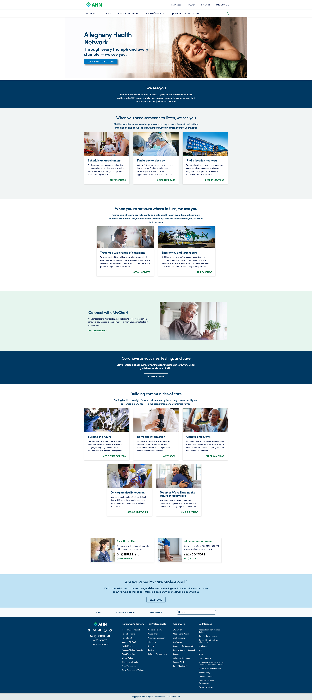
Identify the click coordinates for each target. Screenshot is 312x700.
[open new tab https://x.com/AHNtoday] (94, 630)
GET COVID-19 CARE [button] (156, 376)
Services (90, 13)
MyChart (191, 5)
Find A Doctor (176, 5)
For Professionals (155, 13)
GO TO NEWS (169, 456)
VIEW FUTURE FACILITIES (114, 456)
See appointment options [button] (101, 61)
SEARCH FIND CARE (166, 180)
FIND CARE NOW (204, 272)
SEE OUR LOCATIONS (214, 180)
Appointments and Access (185, 13)
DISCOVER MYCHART (97, 330)
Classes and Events (125, 612)
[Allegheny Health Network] (94, 4)
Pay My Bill (205, 5)
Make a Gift (156, 612)
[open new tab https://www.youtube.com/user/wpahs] (99, 630)
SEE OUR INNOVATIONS (137, 512)
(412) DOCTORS (222, 5)
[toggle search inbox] (227, 13)
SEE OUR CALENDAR (215, 456)
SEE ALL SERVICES (141, 272)
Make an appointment (198, 541)
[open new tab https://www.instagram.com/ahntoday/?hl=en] (105, 630)
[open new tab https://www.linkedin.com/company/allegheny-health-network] (89, 630)
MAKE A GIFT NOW (189, 512)
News (98, 612)
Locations (106, 13)
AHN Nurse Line (126, 541)
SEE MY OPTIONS (118, 180)
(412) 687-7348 (124, 558)
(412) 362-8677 (191, 558)
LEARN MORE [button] (156, 600)
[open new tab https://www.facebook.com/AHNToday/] (110, 630)
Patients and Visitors (128, 13)
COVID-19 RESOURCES (100, 644)
